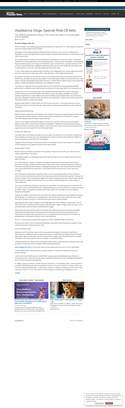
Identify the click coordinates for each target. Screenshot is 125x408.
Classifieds (89, 14)
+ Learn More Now (90, 127)
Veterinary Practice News (35, 1)
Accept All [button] (109, 403)
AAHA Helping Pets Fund (22, 247)
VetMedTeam (67, 1)
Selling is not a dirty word (101, 84)
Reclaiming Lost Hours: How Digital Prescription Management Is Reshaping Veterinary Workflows (30, 301)
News (26, 14)
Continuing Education (66, 14)
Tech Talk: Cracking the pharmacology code (100, 77)
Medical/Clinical (34, 14)
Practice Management (49, 14)
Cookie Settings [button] (100, 403)
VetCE (75, 1)
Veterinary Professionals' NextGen (88, 1)
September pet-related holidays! (100, 70)
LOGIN (113, 14)
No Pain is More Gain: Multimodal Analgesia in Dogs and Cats (101, 64)
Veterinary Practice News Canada (53, 1)
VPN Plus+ (98, 14)
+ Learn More (53, 307)
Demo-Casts (80, 14)
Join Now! (97, 90)
